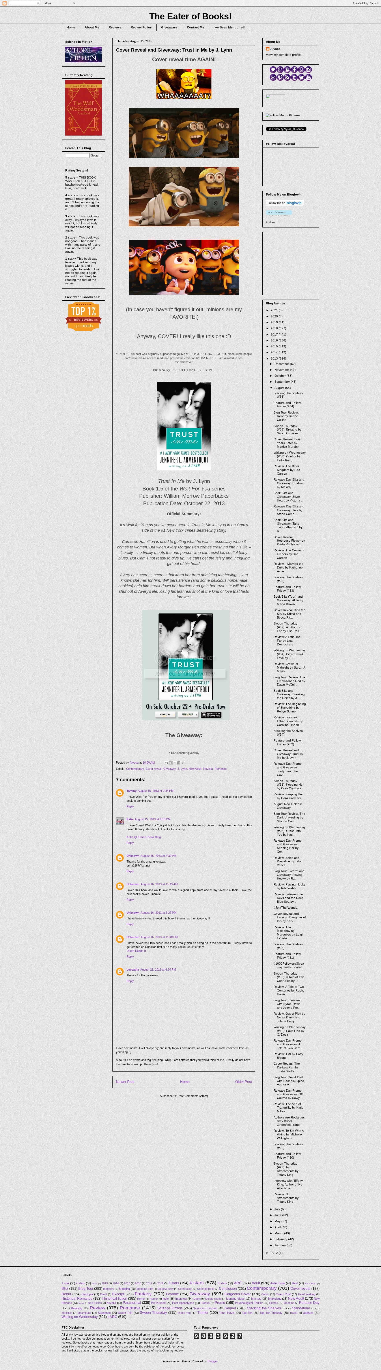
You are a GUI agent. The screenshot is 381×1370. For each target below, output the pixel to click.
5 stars (222, 1283)
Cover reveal (154, 768)
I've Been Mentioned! (229, 27)
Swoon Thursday (153, 1312)
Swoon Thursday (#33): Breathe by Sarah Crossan (287, 429)
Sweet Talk (125, 1312)
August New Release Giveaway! (288, 805)
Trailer (293, 1312)
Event (103, 1294)
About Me (92, 27)
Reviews (115, 27)
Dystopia (87, 1294)
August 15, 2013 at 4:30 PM (158, 855)
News (81, 1303)
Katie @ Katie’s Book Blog (144, 837)
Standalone (301, 1308)
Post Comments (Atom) (193, 1096)
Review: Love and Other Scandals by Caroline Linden (288, 721)
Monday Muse (235, 1298)
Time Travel (227, 1312)
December (282, 363)
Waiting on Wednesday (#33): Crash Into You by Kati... (290, 830)
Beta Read (310, 1283)
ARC (238, 1283)
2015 (275, 346)
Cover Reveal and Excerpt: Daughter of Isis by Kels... (290, 917)
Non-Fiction (95, 1302)
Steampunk (84, 1312)
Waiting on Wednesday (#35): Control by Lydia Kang (290, 456)
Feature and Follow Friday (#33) (287, 588)
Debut (66, 1294)
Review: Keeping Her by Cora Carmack (288, 796)
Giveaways (169, 27)
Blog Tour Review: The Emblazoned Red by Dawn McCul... (289, 680)
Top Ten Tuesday (271, 1312)
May (278, 1221)
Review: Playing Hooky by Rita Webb (289, 886)
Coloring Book (205, 1288)
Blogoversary (166, 1288)
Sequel (230, 1308)
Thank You (184, 1312)
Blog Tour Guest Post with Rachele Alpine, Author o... (289, 1080)
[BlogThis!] (170, 763)
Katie (130, 819)
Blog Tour (85, 1288)
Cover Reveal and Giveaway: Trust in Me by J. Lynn (288, 753)
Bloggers (108, 1288)
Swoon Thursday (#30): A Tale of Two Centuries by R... (289, 977)
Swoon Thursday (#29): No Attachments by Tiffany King (286, 1169)
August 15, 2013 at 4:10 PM (152, 819)
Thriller (202, 1312)
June (278, 1215)
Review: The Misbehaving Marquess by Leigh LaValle (289, 932)
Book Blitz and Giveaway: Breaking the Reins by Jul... (289, 694)
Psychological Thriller (248, 1303)
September (283, 381)
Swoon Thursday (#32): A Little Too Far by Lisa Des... (288, 627)
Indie (165, 1298)
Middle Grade (213, 1298)
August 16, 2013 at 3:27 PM (158, 912)
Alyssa (275, 48)
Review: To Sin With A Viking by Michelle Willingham (289, 1134)
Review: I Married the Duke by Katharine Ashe (288, 567)
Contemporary (135, 768)
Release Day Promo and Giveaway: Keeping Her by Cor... (288, 846)
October (281, 375)
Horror (141, 1298)
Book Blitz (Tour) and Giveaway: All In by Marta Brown (288, 600)
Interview (181, 1298)
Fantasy (143, 1293)
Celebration (185, 1288)
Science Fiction (169, 1308)
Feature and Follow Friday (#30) (287, 1155)
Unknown (133, 855)
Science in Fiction (205, 1308)
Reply (130, 806)
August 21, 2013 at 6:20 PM (158, 969)
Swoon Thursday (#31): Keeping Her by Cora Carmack (289, 784)
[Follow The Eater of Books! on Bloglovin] (285, 205)
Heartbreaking (306, 1294)
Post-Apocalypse (183, 1303)
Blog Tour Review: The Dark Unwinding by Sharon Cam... (289, 817)
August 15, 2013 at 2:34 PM (156, 790)
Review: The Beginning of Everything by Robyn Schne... (290, 707)
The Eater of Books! (190, 16)
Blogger (212, 1361)
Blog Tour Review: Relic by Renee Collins (286, 416)
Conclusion (228, 1288)
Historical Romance (77, 1298)
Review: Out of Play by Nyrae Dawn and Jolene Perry (289, 1017)
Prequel (205, 1302)
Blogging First (144, 1288)
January (281, 1245)
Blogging (124, 1288)
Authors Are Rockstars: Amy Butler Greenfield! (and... (290, 1121)
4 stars (196, 1282)
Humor (154, 1298)
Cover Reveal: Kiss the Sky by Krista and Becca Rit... (289, 613)
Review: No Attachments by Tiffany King (286, 1197)
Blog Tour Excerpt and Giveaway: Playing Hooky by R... (289, 874)
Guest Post (283, 1294)
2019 (275, 322)
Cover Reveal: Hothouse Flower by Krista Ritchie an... (289, 540)
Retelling (76, 1308)
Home (71, 27)
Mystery (256, 1298)
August (280, 388)
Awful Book (277, 1283)
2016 (275, 340)
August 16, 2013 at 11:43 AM (159, 884)
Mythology (274, 1298)
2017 (275, 334)
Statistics (67, 1312)
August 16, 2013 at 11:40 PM (159, 937)
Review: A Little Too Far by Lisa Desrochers (287, 640)
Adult (256, 1283)
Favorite (172, 1294)
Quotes (273, 1302)
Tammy (131, 790)
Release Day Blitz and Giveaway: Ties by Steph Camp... (289, 510)
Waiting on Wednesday (80, 1317)
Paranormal (132, 1303)
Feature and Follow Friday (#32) (287, 742)
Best (295, 1283)
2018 (275, 328)
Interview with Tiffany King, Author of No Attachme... (288, 1184)
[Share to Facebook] (179, 763)
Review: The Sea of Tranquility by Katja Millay (288, 1107)
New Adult (195, 768)
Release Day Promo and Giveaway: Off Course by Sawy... (288, 1094)
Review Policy (141, 27)
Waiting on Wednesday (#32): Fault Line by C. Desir (290, 1030)
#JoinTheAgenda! (286, 907)
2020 (275, 316)
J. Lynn (182, 768)
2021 (275, 310)
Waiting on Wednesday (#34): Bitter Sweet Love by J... (290, 654)
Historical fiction (114, 1298)
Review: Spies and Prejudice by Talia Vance (287, 861)
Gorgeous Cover (237, 1294)
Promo (220, 1303)
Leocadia (133, 969)
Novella (208, 768)
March (279, 1233)
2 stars (80, 1283)
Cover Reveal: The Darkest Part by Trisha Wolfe (287, 1067)
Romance (221, 768)
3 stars (173, 1283)
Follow (270, 222)
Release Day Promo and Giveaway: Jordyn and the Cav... (288, 769)
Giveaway (169, 768)
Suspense (104, 1312)
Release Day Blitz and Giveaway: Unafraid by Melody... (289, 483)
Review (97, 1307)
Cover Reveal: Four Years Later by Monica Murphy (287, 442)
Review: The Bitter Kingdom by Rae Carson (287, 469)
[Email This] (166, 763)
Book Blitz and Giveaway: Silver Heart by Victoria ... (289, 496)
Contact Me (195, 27)
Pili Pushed (158, 1303)
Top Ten (247, 1312)
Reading (289, 1302)
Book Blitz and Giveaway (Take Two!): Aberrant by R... (288, 525)
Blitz (65, 1288)
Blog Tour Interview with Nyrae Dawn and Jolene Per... (287, 1003)
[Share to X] (174, 763)
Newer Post (125, 1082)
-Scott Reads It (136, 950)
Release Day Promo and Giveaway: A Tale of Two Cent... (288, 1044)
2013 (275, 358)
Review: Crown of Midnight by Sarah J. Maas (290, 667)
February (281, 1239)
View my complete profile (283, 54)
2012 (275, 1252)
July (278, 1209)
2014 (275, 352)
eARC (112, 1317)
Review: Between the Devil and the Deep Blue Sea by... (289, 897)
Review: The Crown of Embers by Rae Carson (289, 553)
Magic (197, 1298)
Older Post (243, 1082)
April (278, 1227)
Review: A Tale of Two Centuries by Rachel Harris (289, 990)
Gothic (265, 1294)
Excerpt (118, 1294)
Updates (308, 1312)
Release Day (309, 1303)
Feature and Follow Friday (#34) (287, 404)
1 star (65, 1283)
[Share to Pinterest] (183, 763)
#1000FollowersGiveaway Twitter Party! (289, 965)
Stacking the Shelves (264, 1308)
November (282, 369)
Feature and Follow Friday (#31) (287, 955)
